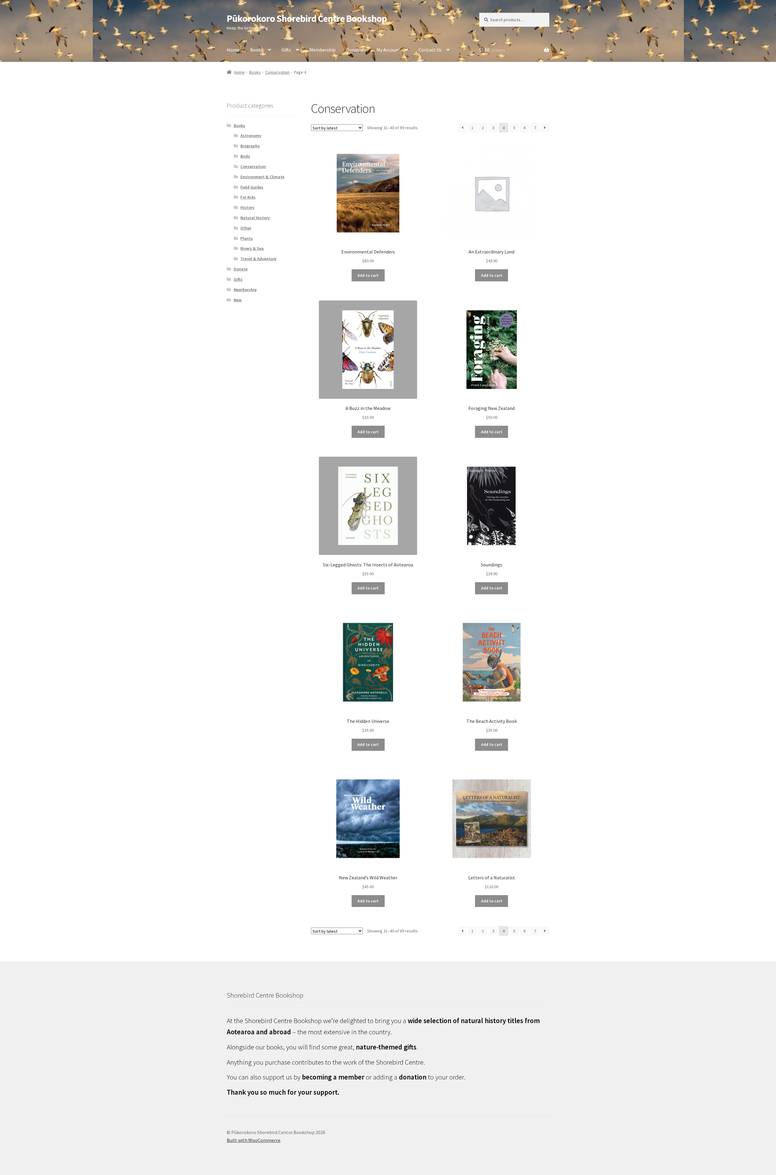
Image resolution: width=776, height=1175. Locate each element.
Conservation (277, 72)
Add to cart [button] (368, 275)
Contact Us (430, 50)
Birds (245, 156)
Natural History (255, 217)
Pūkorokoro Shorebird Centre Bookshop (307, 18)
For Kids (248, 197)
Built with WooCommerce (253, 1140)
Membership (322, 50)
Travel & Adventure (258, 258)
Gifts (286, 50)
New (238, 300)
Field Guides (251, 187)
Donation (356, 50)
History (247, 207)
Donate (241, 269)
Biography (250, 146)
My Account (388, 50)
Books (256, 50)
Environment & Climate (262, 177)
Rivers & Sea (252, 248)
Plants (246, 238)
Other (245, 228)
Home (233, 50)
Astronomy (250, 135)
